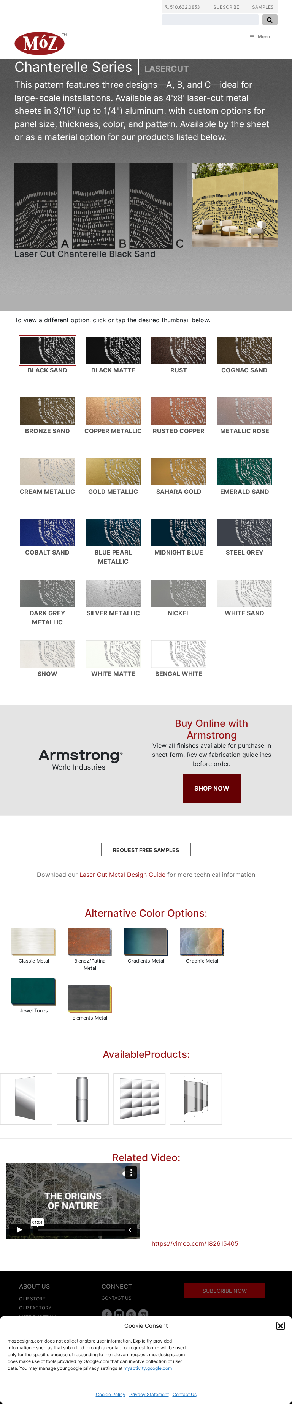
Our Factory (35, 1308)
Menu (264, 36)
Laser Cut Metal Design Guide (122, 874)
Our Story (32, 1299)
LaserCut (166, 69)
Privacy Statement (149, 1394)
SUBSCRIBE (226, 7)
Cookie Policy (110, 1394)
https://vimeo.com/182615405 (195, 1243)
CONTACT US (117, 1298)
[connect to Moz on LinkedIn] (119, 1314)
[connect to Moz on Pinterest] (131, 1314)
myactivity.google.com (148, 1368)
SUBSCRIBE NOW (225, 1290)
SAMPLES (263, 7)
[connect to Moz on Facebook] (107, 1314)
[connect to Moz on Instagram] (143, 1314)
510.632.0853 (184, 7)
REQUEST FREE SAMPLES (146, 850)
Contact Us (185, 1394)
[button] (280, 1326)
